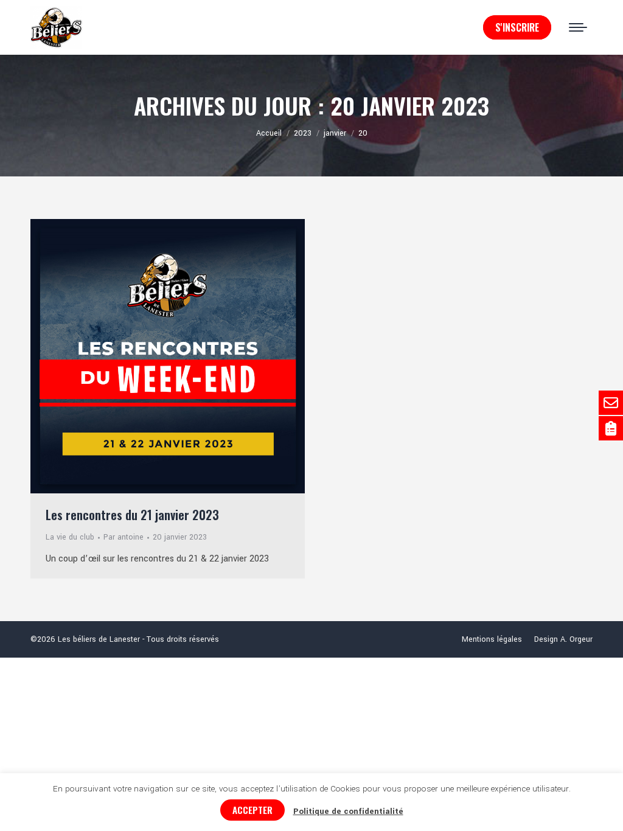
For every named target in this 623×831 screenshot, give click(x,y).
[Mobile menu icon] (578, 27)
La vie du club (70, 537)
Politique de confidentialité (348, 811)
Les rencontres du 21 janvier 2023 (132, 515)
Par (123, 537)
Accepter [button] (252, 809)
